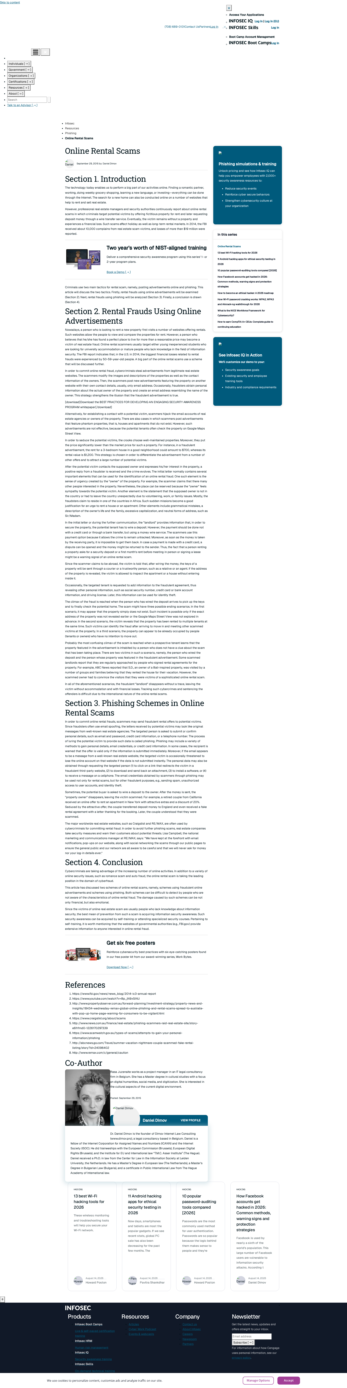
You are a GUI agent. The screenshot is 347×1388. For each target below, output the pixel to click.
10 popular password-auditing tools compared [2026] (247, 270)
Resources (19, 88)
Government (20, 70)
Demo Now (229, 398)
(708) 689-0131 (175, 27)
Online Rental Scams (229, 246)
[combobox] (27, 100)
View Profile (191, 1120)
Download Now (120, 967)
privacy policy (241, 1358)
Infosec (69, 123)
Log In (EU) (272, 21)
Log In (259, 21)
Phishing (70, 133)
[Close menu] (45, 52)
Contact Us (192, 27)
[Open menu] (35, 52)
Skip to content (10, 2)
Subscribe (243, 1342)
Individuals (19, 64)
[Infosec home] (15, 52)
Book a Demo (119, 272)
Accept (289, 1380)
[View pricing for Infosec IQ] (227, 156)
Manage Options (258, 1380)
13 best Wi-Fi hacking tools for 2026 (237, 252)
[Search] (49, 100)
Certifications (21, 82)
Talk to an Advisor (22, 105)
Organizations (21, 76)
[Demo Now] (227, 347)
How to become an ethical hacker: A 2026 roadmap (246, 293)
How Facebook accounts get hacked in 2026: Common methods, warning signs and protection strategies (245, 281)
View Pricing (230, 216)
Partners (204, 27)
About (16, 93)
